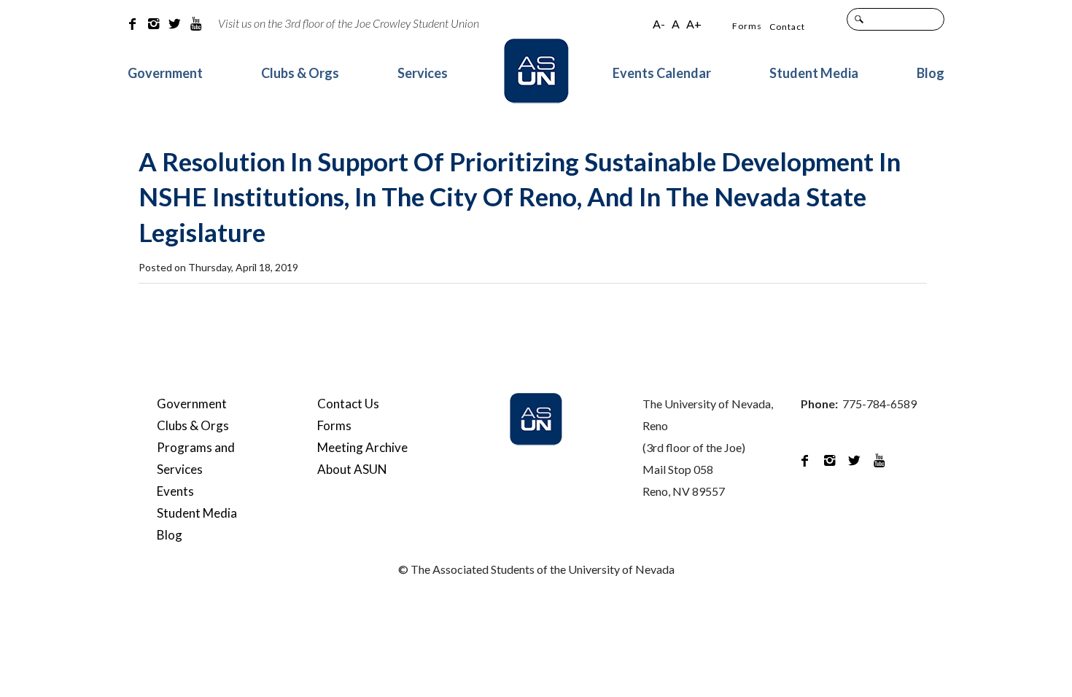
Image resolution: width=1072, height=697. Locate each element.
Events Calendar (662, 73)
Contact (787, 26)
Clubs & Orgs (300, 73)
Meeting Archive (362, 447)
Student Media (813, 73)
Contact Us (348, 403)
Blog (930, 73)
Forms (747, 25)
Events (175, 491)
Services (422, 73)
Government (165, 73)
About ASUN (352, 469)
